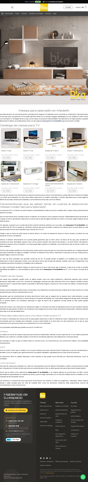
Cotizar (6, 157)
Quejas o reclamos (45, 465)
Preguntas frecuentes (77, 426)
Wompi (38, 1)
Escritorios (43, 414)
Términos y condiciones (47, 461)
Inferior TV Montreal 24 (75, 151)
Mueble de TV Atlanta (74, 184)
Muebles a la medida (36, 13)
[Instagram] (44, 458)
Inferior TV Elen (6, 151)
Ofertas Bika (9, 13)
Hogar (17, 13)
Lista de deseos (76, 416)
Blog (54, 13)
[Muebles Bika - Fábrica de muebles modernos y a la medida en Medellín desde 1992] (44, 7)
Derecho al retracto (75, 461)
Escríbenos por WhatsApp (17, 410)
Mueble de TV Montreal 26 (10, 184)
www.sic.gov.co (50, 473)
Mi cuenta (74, 406)
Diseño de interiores (61, 410)
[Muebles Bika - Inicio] (42, 395)
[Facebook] (41, 458)
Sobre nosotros (60, 426)
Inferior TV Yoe (28, 151)
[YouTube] (47, 458)
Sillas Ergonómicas (45, 406)
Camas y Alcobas (45, 418)
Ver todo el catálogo (46, 425)
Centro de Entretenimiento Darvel (54, 185)
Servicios (48, 13)
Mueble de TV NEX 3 (52, 151)
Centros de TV (44, 410)
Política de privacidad (61, 461)
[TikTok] (50, 458)
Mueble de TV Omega (30, 184)
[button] (68, 7)
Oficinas (24, 13)
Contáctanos (75, 430)
